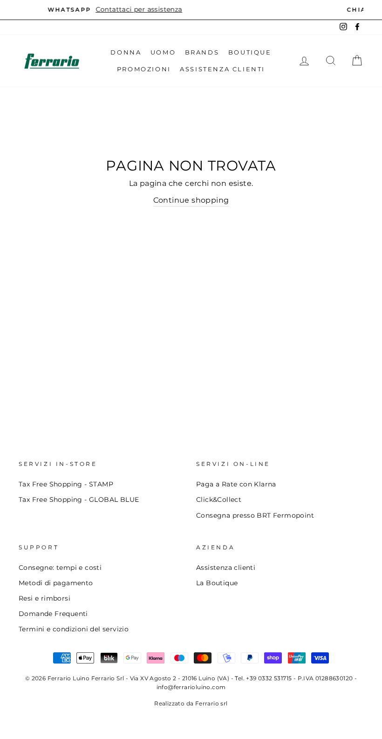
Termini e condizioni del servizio (74, 629)
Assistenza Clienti (222, 69)
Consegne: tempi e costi (60, 567)
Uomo (163, 52)
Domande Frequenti (53, 613)
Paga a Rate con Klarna (236, 484)
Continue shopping (191, 200)
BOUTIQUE (250, 52)
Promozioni (144, 69)
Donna (125, 52)
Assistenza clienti (225, 567)
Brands (202, 52)
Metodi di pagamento (56, 583)
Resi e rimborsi (44, 598)
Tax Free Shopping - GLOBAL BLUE (79, 499)
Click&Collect (218, 499)
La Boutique (217, 583)
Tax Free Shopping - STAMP (66, 484)
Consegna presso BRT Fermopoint (255, 515)
